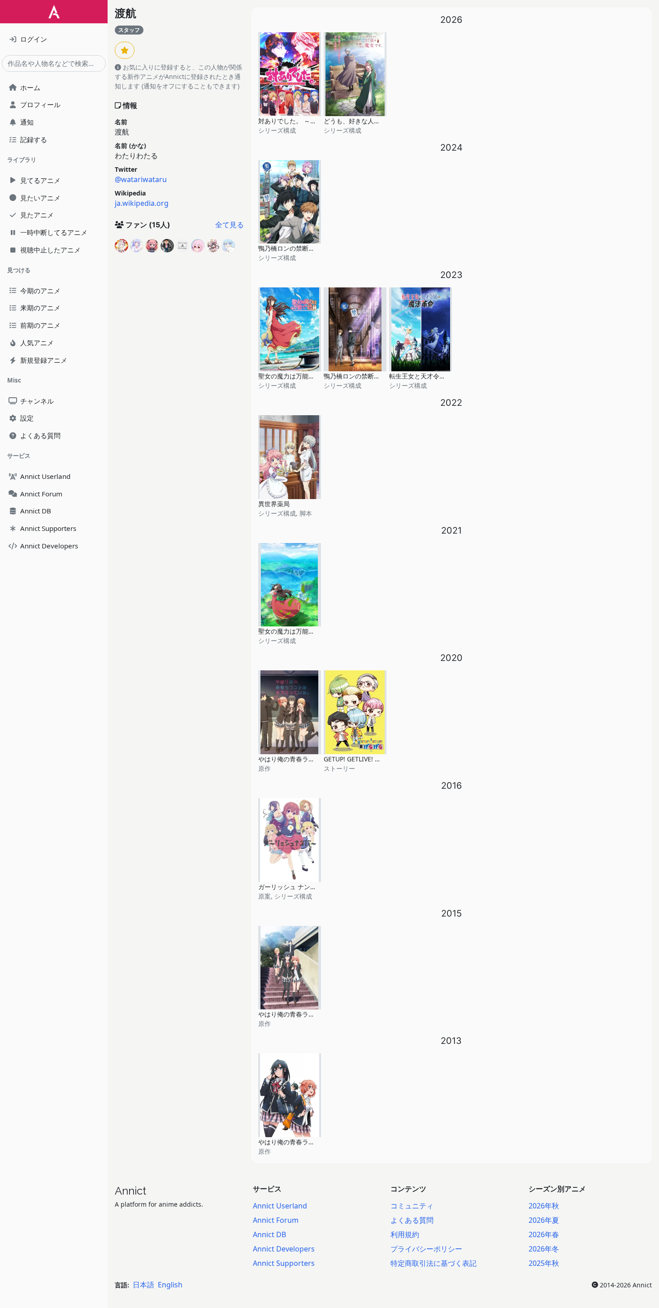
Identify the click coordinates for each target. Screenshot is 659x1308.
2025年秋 (544, 1263)
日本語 (143, 1285)
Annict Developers (284, 1249)
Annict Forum (276, 1220)
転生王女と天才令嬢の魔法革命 (433, 376)
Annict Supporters (284, 1263)
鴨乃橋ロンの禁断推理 (355, 376)
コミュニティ (412, 1206)
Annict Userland (280, 1206)
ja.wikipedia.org (142, 203)
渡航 (125, 13)
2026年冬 (544, 1249)
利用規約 (404, 1234)
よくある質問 (412, 1220)
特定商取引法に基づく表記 (433, 1263)
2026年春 (544, 1234)
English (170, 1285)
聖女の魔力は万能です (289, 631)
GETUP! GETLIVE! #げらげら (364, 759)
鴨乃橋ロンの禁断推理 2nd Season (308, 248)
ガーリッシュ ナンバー (290, 886)
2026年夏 (544, 1220)
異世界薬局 (274, 504)
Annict (130, 1190)
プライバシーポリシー (426, 1249)
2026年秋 (544, 1206)
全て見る (229, 225)
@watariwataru (141, 179)
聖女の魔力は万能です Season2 (303, 376)
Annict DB (269, 1234)
